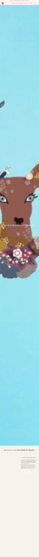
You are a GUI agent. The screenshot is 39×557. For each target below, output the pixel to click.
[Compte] (35, 3)
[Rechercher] (33, 3)
